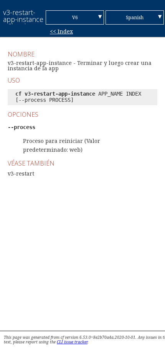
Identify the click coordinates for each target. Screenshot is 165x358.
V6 (75, 17)
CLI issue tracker (72, 342)
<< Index (61, 31)
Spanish (135, 17)
